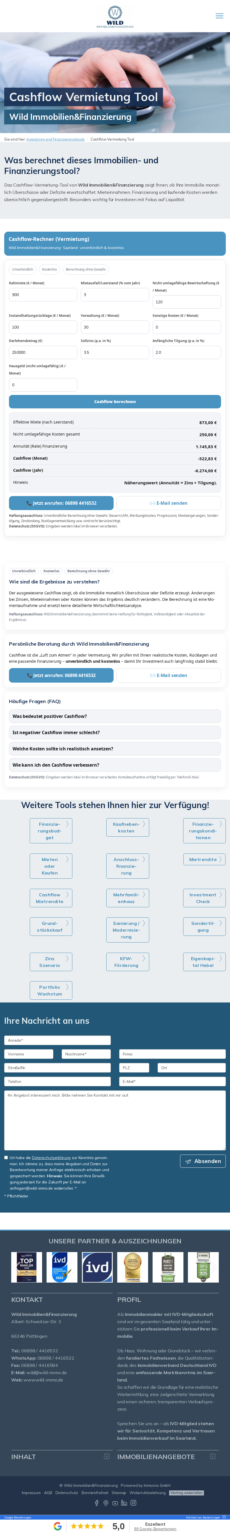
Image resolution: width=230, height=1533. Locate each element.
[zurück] (17, 1267)
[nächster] (212, 1267)
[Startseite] (115, 16)
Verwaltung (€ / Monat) (100, 315)
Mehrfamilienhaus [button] (126, 898)
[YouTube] (115, 1504)
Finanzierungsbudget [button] (49, 830)
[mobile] (219, 16)
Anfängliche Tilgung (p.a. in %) (178, 340)
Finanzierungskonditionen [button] (203, 830)
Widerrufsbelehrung (148, 1492)
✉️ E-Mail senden (169, 503)
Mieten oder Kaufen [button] (50, 866)
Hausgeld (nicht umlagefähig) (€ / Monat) (37, 370)
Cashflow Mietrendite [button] (49, 898)
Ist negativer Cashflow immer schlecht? (56, 732)
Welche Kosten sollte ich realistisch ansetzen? (63, 749)
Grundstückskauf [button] (49, 926)
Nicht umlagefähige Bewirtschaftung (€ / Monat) (186, 287)
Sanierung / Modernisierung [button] (126, 929)
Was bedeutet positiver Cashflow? (50, 716)
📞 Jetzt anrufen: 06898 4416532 (61, 503)
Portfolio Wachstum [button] (49, 990)
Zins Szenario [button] (49, 962)
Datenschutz (67, 1492)
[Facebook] (97, 1504)
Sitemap (119, 1492)
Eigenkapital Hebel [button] (203, 962)
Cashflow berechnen (115, 401)
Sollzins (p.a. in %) (96, 340)
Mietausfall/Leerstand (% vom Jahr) (110, 283)
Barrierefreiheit (95, 1492)
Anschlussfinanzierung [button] (126, 866)
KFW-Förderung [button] (126, 962)
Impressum (31, 1492)
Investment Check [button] (203, 898)
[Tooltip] (223, 1517)
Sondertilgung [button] (203, 926)
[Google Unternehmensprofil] (106, 1504)
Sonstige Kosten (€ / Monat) (175, 315)
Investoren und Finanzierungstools (56, 139)
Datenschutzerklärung (51, 1157)
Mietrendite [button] (203, 859)
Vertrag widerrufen (187, 1492)
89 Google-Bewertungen (155, 1529)
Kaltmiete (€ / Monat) (26, 283)
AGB (48, 1492)
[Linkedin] (124, 1504)
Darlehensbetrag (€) (25, 340)
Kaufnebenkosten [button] (126, 827)
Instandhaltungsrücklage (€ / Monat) (40, 315)
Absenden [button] (207, 1161)
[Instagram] (133, 1504)
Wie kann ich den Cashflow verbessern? (56, 765)
